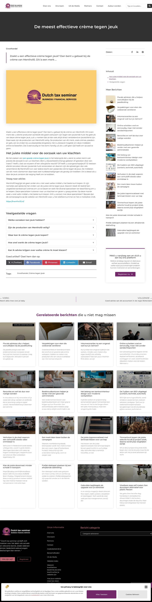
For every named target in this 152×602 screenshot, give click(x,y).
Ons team (59, 6)
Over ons (47, 6)
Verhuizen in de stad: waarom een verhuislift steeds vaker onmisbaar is (130, 176)
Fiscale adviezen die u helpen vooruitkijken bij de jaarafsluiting (130, 99)
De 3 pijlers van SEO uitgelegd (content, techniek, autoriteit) (133, 392)
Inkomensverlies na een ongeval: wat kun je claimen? (95, 344)
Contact (99, 6)
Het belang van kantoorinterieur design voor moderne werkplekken (129, 157)
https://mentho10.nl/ (15, 201)
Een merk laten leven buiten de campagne (56, 438)
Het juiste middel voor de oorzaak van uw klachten (125, 78)
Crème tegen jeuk (37, 273)
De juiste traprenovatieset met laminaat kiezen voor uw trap (94, 438)
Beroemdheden (53, 553)
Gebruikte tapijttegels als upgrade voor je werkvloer (92, 486)
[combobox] (136, 6)
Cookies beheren (132, 594)
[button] (146, 587)
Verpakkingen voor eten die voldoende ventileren (54, 344)
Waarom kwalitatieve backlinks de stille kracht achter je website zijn (54, 569)
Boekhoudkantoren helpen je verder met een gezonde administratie (130, 147)
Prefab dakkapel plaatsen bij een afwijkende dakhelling (56, 466)
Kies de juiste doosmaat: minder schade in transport (17, 466)
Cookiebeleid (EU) (54, 549)
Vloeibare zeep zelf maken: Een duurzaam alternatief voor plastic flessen (134, 487)
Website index (52, 561)
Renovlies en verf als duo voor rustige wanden (16, 392)
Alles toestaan (101, 594)
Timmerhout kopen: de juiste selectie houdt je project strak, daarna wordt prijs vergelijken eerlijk (133, 440)
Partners (88, 6)
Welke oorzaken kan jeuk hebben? (51, 220)
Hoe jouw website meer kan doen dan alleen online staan (54, 582)
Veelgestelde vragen (117, 82)
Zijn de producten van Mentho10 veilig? (51, 227)
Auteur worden (114, 6)
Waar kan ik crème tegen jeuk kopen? (51, 235)
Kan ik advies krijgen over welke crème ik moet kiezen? (51, 250)
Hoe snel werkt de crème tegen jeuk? (51, 242)
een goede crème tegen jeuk (36, 158)
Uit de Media (74, 6)
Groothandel (11, 49)
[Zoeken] (149, 6)
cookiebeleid (35, 595)
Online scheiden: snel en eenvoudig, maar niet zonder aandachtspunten (129, 128)
